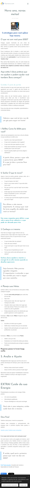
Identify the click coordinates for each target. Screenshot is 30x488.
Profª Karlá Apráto (6, 465)
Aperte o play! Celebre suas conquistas (11, 430)
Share (4, 473)
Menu (27, 3)
